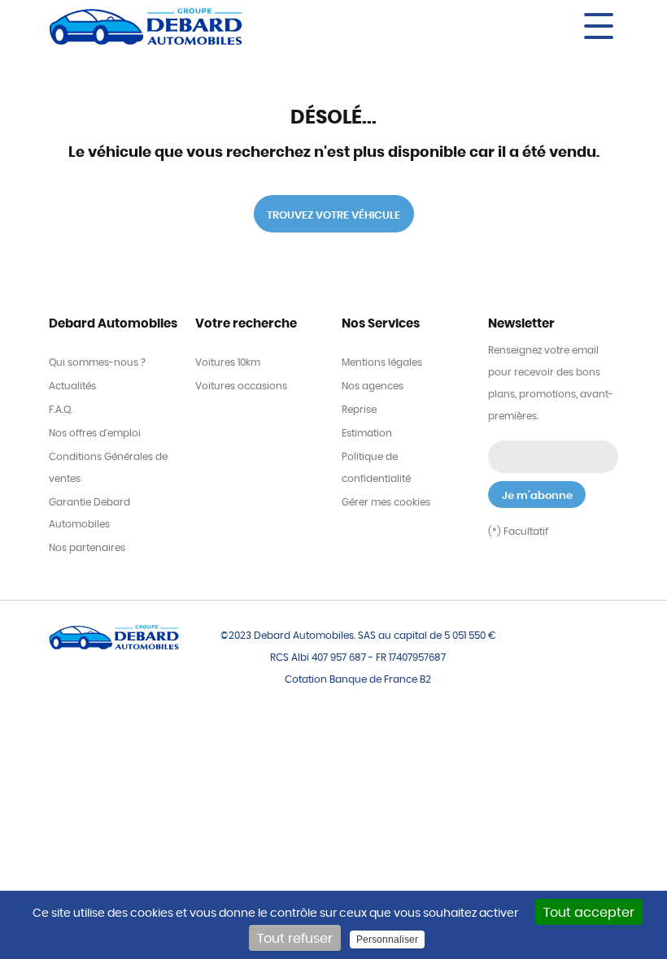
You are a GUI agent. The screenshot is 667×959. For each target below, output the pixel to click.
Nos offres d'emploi (95, 433)
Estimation (367, 433)
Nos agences (372, 386)
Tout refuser (295, 938)
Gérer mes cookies (386, 502)
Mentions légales (382, 362)
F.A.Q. (60, 409)
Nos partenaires (87, 548)
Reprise (359, 409)
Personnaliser (387, 939)
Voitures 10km (227, 362)
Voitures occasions (241, 386)
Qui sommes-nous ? (97, 362)
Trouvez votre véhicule (333, 215)
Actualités (72, 386)
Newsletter (521, 324)
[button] (480, 26)
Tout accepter (588, 912)
